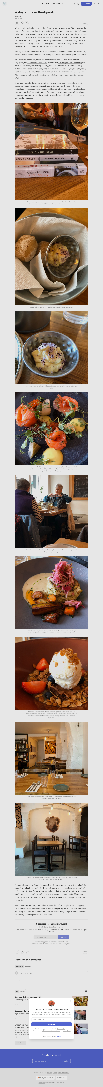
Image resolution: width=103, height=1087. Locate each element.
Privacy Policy (67, 1031)
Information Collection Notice (51, 1031)
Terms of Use (61, 1029)
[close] (70, 1001)
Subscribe (51, 1024)
